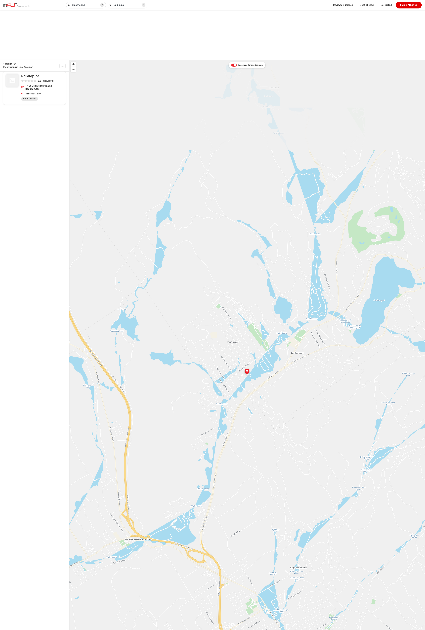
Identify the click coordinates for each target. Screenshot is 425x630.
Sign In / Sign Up (408, 5)
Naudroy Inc (30, 76)
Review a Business (343, 5)
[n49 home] (62, 66)
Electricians (29, 98)
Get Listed (386, 5)
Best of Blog (367, 5)
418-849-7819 (33, 93)
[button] (247, 371)
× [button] (102, 4)
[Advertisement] (212, 35)
